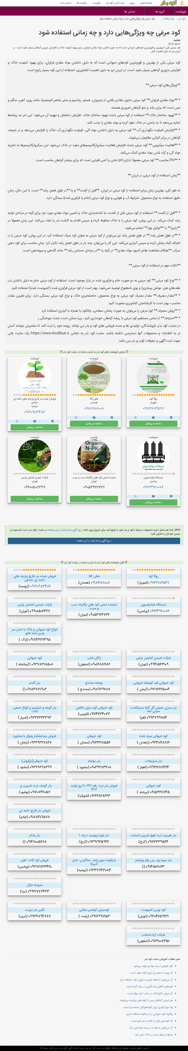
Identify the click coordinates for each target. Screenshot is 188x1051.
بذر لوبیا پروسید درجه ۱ (94, 835)
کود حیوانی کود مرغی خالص (94, 708)
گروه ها (159, 11)
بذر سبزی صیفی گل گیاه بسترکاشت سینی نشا (153, 709)
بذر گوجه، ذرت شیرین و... (35, 786)
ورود (132, 3)
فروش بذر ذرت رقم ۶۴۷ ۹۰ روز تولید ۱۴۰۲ (94, 787)
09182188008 (94, 409)
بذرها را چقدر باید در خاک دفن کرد (154, 1035)
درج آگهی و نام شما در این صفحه (65, 530)
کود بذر (181, 19)
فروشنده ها (181, 11)
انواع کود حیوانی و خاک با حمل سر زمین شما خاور (34, 631)
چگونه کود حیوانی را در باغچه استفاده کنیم (149, 1014)
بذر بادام (34, 835)
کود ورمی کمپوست (153, 910)
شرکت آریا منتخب (153, 935)
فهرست (96, 3)
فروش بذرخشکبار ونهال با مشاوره (34, 736)
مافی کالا (94, 576)
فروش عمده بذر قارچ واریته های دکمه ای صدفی (35, 578)
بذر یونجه (94, 761)
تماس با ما (65, 3)
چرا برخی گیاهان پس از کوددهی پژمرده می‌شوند (146, 1000)
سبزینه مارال (35, 885)
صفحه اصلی (146, 3)
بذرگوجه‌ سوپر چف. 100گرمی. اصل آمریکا (94, 862)
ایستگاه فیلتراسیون (153, 605)
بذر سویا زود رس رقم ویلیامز (153, 860)
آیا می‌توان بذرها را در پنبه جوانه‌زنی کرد (151, 1028)
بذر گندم (34, 683)
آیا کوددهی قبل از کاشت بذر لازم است (152, 1021)
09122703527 (153, 409)
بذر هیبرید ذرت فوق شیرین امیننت (153, 835)
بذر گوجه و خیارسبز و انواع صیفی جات (34, 709)
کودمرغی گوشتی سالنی (94, 910)
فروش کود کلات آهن (34, 860)
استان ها (129, 11)
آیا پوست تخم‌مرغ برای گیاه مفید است (151, 973)
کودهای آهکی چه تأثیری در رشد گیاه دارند (150, 986)
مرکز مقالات (168, 19)
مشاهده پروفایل (153, 423)
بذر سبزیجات (153, 761)
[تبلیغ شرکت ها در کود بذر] (171, 418)
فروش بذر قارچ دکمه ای (34, 811)
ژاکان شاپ (94, 658)
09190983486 (34, 412)
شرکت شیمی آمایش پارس (34, 605)
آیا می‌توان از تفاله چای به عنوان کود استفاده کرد (146, 980)
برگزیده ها (82, 3)
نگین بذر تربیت (34, 910)
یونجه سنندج (94, 683)
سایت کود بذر (95, 1048)
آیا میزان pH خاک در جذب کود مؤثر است (150, 993)
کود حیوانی (34, 658)
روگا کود (153, 576)
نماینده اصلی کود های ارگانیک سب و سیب (94, 606)
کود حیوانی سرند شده (153, 736)
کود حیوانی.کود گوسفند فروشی (153, 683)
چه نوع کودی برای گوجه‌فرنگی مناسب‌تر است (148, 1007)
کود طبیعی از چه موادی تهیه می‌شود (153, 966)
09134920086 (153, 487)
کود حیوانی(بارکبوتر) (34, 761)
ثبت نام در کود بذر (115, 3)
